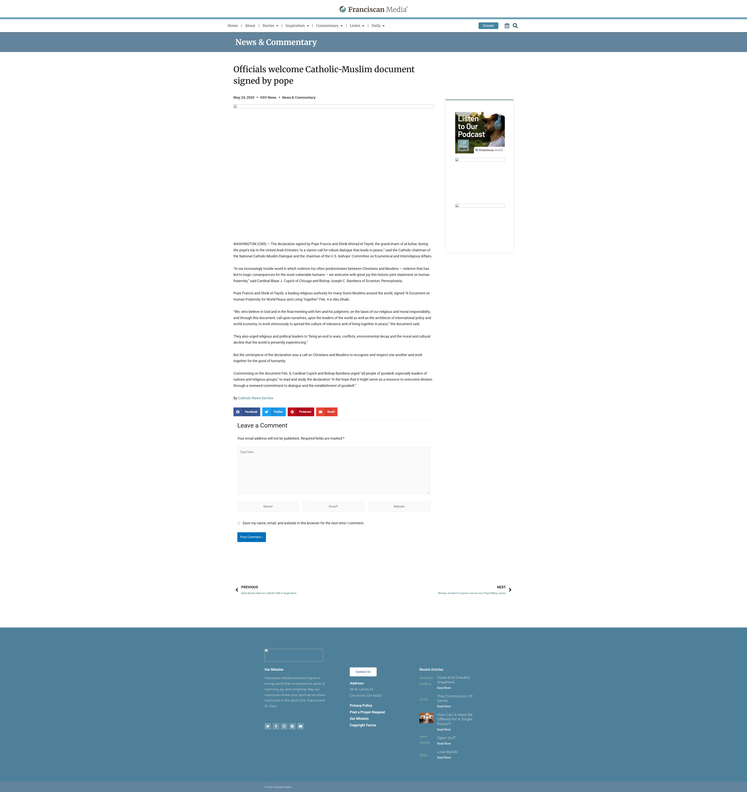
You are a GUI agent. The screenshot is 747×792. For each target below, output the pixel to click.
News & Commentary (276, 42)
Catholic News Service (255, 398)
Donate (488, 26)
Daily (376, 25)
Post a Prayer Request (367, 712)
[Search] (516, 26)
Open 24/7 (446, 738)
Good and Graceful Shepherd (453, 679)
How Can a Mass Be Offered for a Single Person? (455, 719)
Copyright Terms (363, 725)
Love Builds (447, 752)
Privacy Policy (361, 705)
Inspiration (295, 25)
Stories (268, 25)
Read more (444, 688)
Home (233, 25)
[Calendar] (507, 26)
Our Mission (274, 669)
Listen (355, 25)
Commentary (327, 25)
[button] (246, 411)
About (250, 25)
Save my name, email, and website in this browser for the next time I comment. (303, 523)
